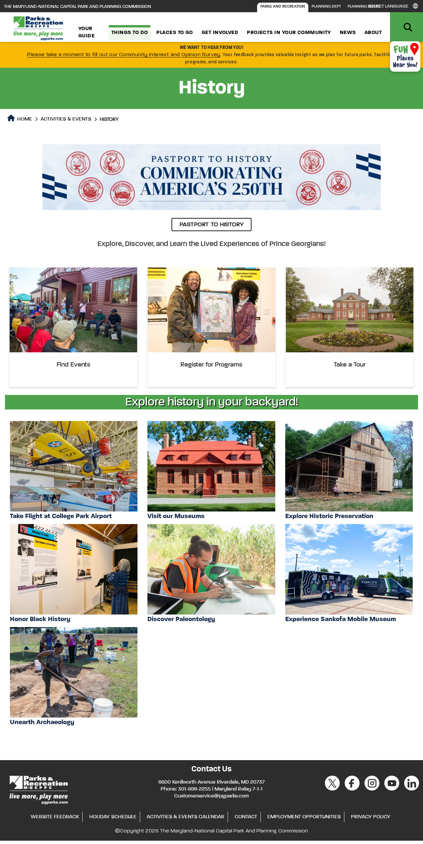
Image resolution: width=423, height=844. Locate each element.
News (348, 32)
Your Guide (86, 32)
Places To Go (174, 32)
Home (24, 119)
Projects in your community (289, 32)
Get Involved (220, 32)
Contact (246, 817)
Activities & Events (66, 119)
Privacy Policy (370, 817)
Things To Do (129, 32)
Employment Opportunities (304, 817)
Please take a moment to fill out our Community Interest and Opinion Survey (123, 54)
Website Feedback (55, 817)
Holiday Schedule (112, 817)
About (373, 32)
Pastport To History (211, 225)
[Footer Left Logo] (38, 788)
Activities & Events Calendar (185, 817)
